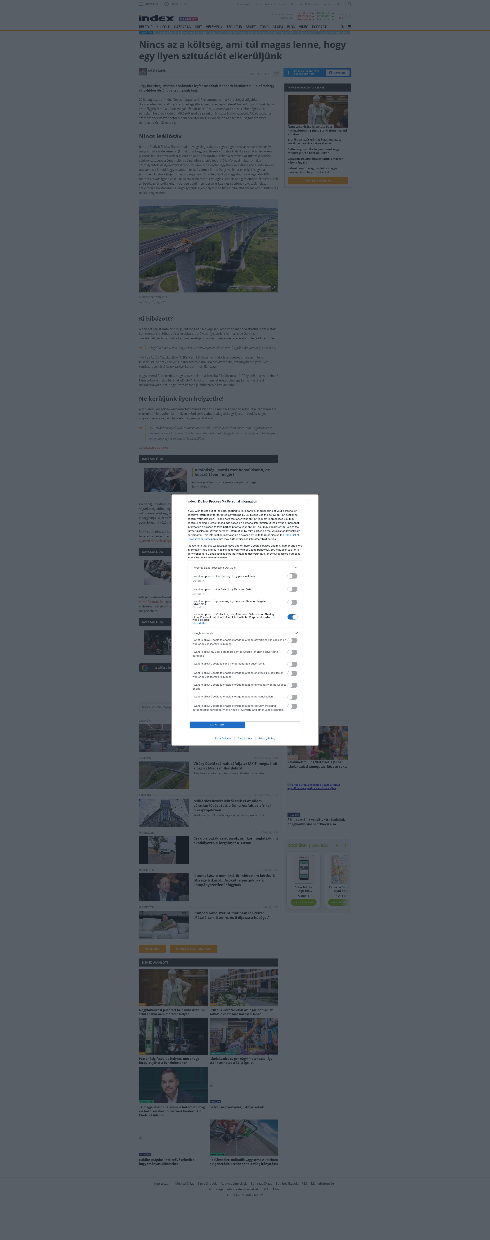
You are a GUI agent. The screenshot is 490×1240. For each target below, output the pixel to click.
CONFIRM (217, 725)
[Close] (311, 501)
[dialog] (245, 620)
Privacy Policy (266, 738)
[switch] (292, 576)
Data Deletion (223, 738)
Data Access (245, 738)
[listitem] (245, 568)
